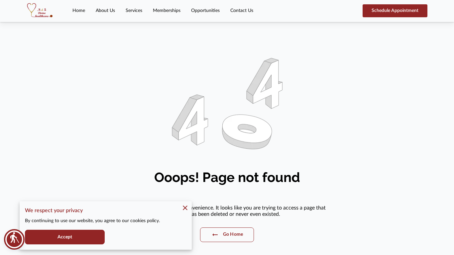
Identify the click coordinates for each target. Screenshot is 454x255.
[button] (14, 239)
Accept (64, 237)
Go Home (233, 234)
